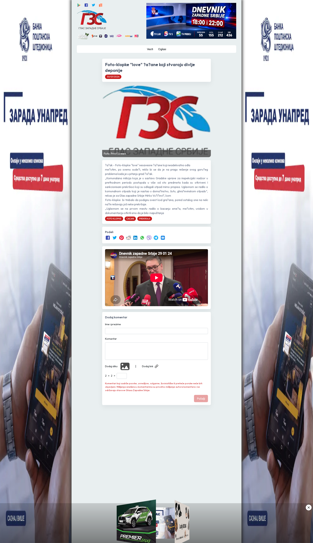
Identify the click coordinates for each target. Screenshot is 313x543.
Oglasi (162, 49)
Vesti (150, 49)
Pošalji (201, 398)
